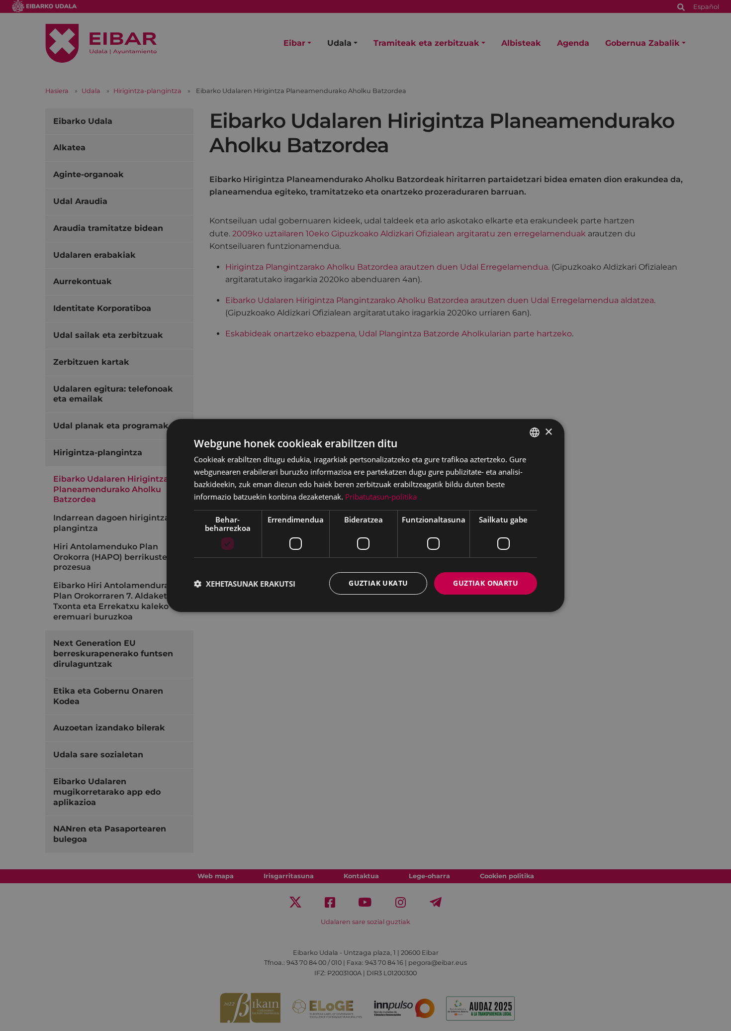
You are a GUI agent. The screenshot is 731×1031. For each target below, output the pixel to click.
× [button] (548, 431)
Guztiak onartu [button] (485, 583)
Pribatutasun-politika (381, 497)
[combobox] (535, 432)
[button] (244, 583)
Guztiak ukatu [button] (378, 583)
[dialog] (365, 515)
